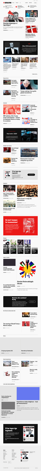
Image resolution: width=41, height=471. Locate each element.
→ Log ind (34, 0)
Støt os (37, 0)
